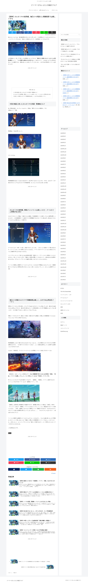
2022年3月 (63, 251)
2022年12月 (63, 223)
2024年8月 (63, 161)
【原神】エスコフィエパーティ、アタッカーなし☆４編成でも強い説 (70, 45)
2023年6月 (63, 204)
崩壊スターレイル (65, 310)
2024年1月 (63, 183)
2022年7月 (63, 239)
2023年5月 (63, 208)
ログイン (63, 322)
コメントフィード (65, 328)
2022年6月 (63, 242)
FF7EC (62, 288)
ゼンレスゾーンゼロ (65, 304)
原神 (62, 307)
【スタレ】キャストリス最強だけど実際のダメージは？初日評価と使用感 (70, 60)
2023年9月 (63, 195)
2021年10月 (63, 267)
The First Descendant (66, 291)
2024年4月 (63, 173)
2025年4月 (63, 136)
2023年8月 (63, 198)
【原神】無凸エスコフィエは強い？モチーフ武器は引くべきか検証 (70, 50)
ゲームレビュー (64, 297)
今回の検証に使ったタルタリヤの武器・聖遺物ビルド (25, 92)
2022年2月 (63, 254)
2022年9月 (63, 232)
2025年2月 (63, 142)
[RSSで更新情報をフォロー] (50, 469)
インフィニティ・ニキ (66, 294)
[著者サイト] (14, 469)
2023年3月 (63, 214)
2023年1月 (63, 220)
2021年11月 (63, 264)
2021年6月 (63, 279)
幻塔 (62, 313)
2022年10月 (63, 229)
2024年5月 (63, 170)
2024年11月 (63, 151)
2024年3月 (63, 176)
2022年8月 (63, 236)
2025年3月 (63, 139)
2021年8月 (63, 273)
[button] (79, 34)
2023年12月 (63, 186)
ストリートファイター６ (66, 300)
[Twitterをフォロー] (26, 469)
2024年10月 (63, 155)
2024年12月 (63, 148)
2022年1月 (63, 257)
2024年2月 (63, 179)
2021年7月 (63, 276)
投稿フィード (64, 325)
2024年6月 (63, 167)
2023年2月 (63, 217)
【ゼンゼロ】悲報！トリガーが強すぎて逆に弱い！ (70, 65)
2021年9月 (63, 270)
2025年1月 (63, 145)
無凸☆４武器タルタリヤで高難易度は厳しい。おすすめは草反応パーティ (30, 96)
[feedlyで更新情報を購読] (38, 469)
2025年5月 (63, 133)
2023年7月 (63, 201)
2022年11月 (63, 226)
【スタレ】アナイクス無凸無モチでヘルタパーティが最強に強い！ (70, 55)
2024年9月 (63, 158)
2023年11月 (63, 189)
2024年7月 (63, 164)
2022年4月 (63, 248)
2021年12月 (63, 261)
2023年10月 (63, 192)
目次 (30, 89)
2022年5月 (63, 245)
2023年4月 (63, 211)
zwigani (64, 92)
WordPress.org (64, 331)
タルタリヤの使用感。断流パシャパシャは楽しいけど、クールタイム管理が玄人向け (32, 94)
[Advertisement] (32, 77)
